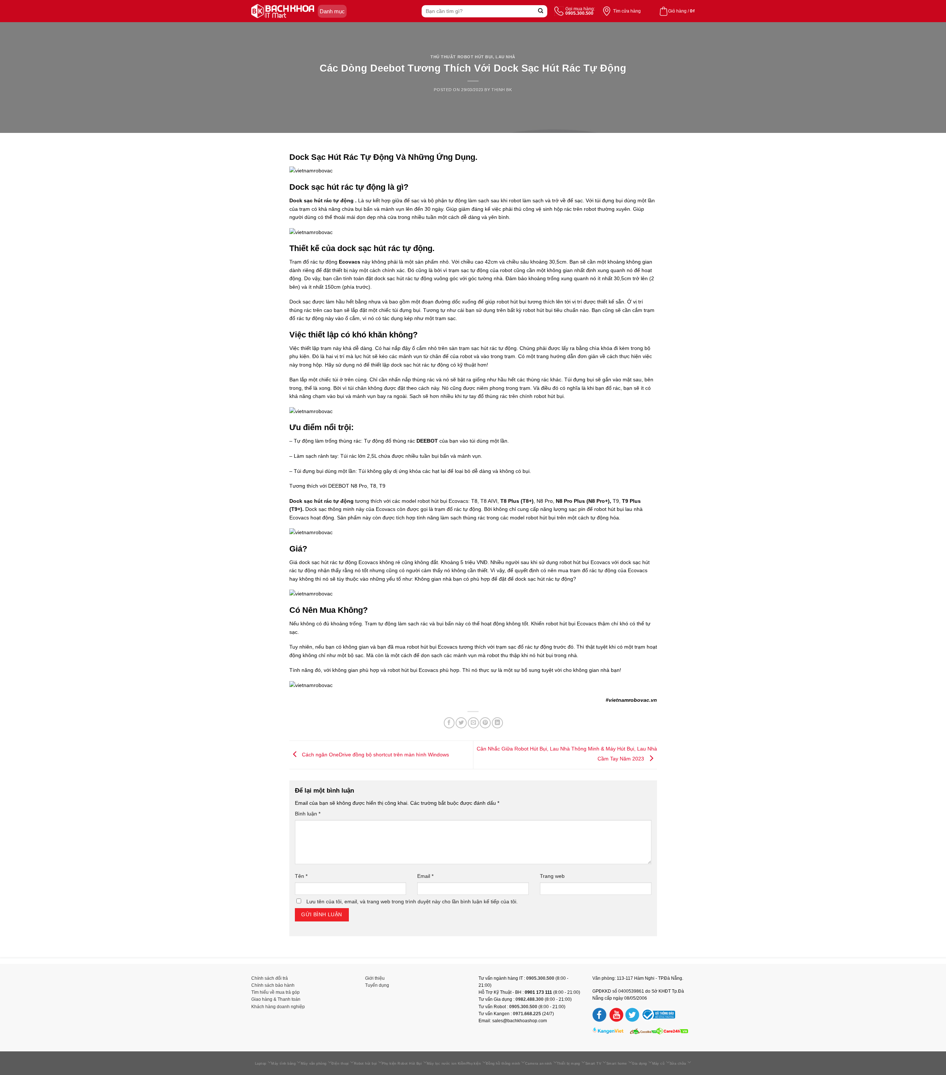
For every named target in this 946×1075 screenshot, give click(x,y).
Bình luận (307, 814)
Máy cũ (658, 1063)
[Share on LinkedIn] (497, 722)
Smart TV (593, 1063)
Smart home (616, 1063)
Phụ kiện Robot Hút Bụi (402, 1063)
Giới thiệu (375, 978)
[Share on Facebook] (449, 722)
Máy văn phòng (314, 1063)
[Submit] (540, 11)
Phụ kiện (473, 1063)
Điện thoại (340, 1063)
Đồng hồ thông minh (503, 1063)
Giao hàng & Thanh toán (275, 999)
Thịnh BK (501, 89)
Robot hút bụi (365, 1063)
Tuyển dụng (377, 985)
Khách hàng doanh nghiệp (278, 1006)
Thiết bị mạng (568, 1063)
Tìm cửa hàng (627, 11)
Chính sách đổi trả (269, 978)
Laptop (260, 1063)
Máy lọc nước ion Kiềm (446, 1063)
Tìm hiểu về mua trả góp (275, 992)
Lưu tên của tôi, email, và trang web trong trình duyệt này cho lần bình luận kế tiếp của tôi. (412, 901)
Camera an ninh (538, 1063)
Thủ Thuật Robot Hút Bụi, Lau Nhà (473, 57)
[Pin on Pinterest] (485, 722)
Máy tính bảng (283, 1063)
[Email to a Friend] (473, 722)
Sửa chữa (678, 1063)
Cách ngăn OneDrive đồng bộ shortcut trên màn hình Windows (374, 754)
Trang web (552, 876)
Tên (301, 876)
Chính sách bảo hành (273, 985)
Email (425, 876)
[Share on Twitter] (461, 722)
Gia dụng (639, 1063)
